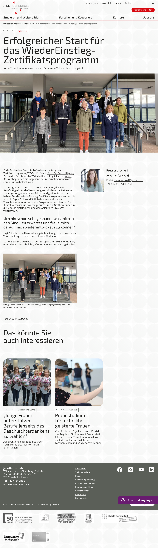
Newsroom (29, 23)
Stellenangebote (82, 472)
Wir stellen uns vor (11, 23)
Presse (78, 476)
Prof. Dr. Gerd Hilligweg (60, 173)
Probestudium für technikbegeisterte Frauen (72, 420)
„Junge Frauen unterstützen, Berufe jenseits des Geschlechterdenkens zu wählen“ (26, 426)
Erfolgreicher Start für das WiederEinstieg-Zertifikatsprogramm (67, 23)
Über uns (149, 17)
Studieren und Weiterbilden (21, 17)
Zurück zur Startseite (16, 318)
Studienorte (80, 468)
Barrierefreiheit (82, 490)
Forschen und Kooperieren (76, 17)
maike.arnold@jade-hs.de (128, 180)
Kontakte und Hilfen (84, 487)
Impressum (80, 494)
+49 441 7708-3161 (121, 183)
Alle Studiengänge (140, 500)
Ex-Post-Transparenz (85, 483)
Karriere (118, 17)
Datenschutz (81, 498)
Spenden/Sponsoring (85, 479)
